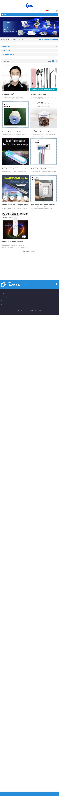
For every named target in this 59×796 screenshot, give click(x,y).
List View (56, 61)
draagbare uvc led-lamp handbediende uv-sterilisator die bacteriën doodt (13, 242)
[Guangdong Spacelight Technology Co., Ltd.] (29, 5)
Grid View (53, 61)
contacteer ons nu (29, 794)
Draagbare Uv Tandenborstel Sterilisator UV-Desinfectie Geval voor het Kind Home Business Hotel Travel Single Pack (15, 168)
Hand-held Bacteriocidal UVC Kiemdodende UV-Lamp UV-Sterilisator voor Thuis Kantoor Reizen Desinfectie (15, 205)
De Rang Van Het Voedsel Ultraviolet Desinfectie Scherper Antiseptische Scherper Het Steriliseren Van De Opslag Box (43, 131)
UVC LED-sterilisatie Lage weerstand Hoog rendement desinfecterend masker (15, 93)
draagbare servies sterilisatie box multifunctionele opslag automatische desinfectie (42, 93)
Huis (4, 39)
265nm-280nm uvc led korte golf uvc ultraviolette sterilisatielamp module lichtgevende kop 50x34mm (43, 205)
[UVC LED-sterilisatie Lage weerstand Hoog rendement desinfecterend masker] (15, 77)
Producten (8, 39)
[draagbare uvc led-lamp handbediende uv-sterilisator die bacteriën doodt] (15, 225)
